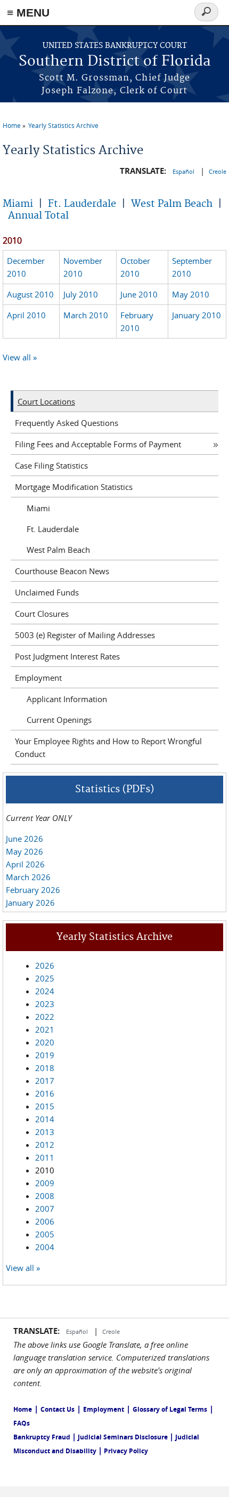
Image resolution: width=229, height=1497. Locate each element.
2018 (44, 1068)
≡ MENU (28, 12)
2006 (44, 1221)
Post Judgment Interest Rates (67, 656)
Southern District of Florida (115, 61)
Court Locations (46, 401)
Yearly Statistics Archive (63, 125)
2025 (44, 978)
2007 (44, 1208)
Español (184, 171)
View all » (20, 357)
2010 (44, 1170)
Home (12, 125)
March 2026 (28, 877)
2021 (44, 1029)
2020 (44, 1042)
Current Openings (59, 719)
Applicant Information (67, 699)
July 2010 (80, 294)
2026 (44, 965)
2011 (44, 1157)
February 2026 (33, 889)
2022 (44, 1016)
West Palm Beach (171, 204)
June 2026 (24, 838)
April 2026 (25, 864)
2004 (44, 1247)
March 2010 (85, 315)
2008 (44, 1195)
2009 (44, 1183)
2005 (44, 1234)
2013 (44, 1131)
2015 (44, 1106)
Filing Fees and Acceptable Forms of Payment (98, 444)
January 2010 (196, 315)
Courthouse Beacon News (62, 571)
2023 (44, 1004)
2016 (44, 1093)
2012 (44, 1144)
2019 (44, 1055)
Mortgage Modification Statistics (74, 486)
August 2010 (30, 294)
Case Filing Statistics (51, 465)
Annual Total (38, 216)
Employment (38, 677)
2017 (44, 1080)
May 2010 (190, 294)
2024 (44, 991)
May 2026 (24, 851)
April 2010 (26, 315)
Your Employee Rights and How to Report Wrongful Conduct (108, 747)
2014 (44, 1119)
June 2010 (139, 294)
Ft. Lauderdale (82, 204)
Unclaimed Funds (47, 592)
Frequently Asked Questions (66, 422)
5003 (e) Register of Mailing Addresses (85, 635)
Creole (217, 171)
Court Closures (42, 613)
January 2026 (30, 902)
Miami (18, 204)
